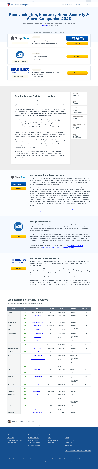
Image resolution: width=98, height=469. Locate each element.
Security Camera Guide (34, 442)
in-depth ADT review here (75, 245)
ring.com (38, 329)
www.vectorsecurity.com (37, 398)
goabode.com (38, 344)
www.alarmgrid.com (37, 376)
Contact (67, 437)
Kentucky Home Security (41, 425)
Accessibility (68, 445)
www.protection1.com (37, 384)
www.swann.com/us (37, 355)
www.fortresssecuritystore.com (38, 359)
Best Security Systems (67, 4)
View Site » (77, 43)
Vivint (49, 437)
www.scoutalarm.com (38, 402)
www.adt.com (38, 315)
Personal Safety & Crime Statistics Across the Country (22, 425)
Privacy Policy (68, 442)
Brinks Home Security (53, 440)
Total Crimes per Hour (78, 116)
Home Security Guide (33, 437)
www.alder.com (37, 318)
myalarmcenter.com (37, 366)
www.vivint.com (37, 340)
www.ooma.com (37, 369)
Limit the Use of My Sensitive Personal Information (78, 450)
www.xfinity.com (37, 348)
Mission (88, 1)
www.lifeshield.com (38, 351)
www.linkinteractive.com (37, 322)
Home (8, 425)
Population (75, 93)
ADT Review (10, 435)
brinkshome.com (37, 325)
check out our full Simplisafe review (70, 209)
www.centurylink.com (37, 391)
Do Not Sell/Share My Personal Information (76, 448)
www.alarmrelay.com (37, 412)
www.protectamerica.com (37, 333)
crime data (44, 25)
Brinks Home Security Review (15, 440)
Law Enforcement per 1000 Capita (78, 108)
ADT (49, 435)
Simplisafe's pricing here (37, 211)
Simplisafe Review (12, 442)
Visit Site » (18, 188)
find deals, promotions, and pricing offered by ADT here (58, 247)
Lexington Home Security (53, 425)
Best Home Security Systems (35, 435)
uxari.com (38, 405)
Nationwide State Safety (34, 445)
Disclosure (82, 1)
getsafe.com (37, 409)
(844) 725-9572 (77, 39)
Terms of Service (69, 440)
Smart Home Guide (33, 440)
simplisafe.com (37, 337)
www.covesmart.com (37, 381)
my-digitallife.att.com (37, 394)
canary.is (38, 388)
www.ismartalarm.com (38, 362)
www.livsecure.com (37, 372)
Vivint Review (10, 437)
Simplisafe (51, 442)
